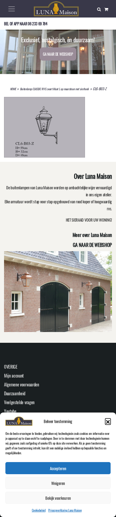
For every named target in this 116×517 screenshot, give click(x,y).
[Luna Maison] (56, 8)
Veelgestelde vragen (19, 402)
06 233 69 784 (37, 23)
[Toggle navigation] (11, 9)
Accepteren (58, 468)
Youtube (10, 411)
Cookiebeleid (39, 510)
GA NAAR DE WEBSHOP (58, 54)
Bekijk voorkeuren (58, 498)
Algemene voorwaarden (21, 384)
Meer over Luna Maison (92, 234)
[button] (108, 421)
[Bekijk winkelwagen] (108, 9)
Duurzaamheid (14, 393)
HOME (13, 89)
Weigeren (58, 483)
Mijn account (14, 375)
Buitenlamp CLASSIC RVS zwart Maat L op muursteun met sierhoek (54, 89)
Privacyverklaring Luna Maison (65, 510)
